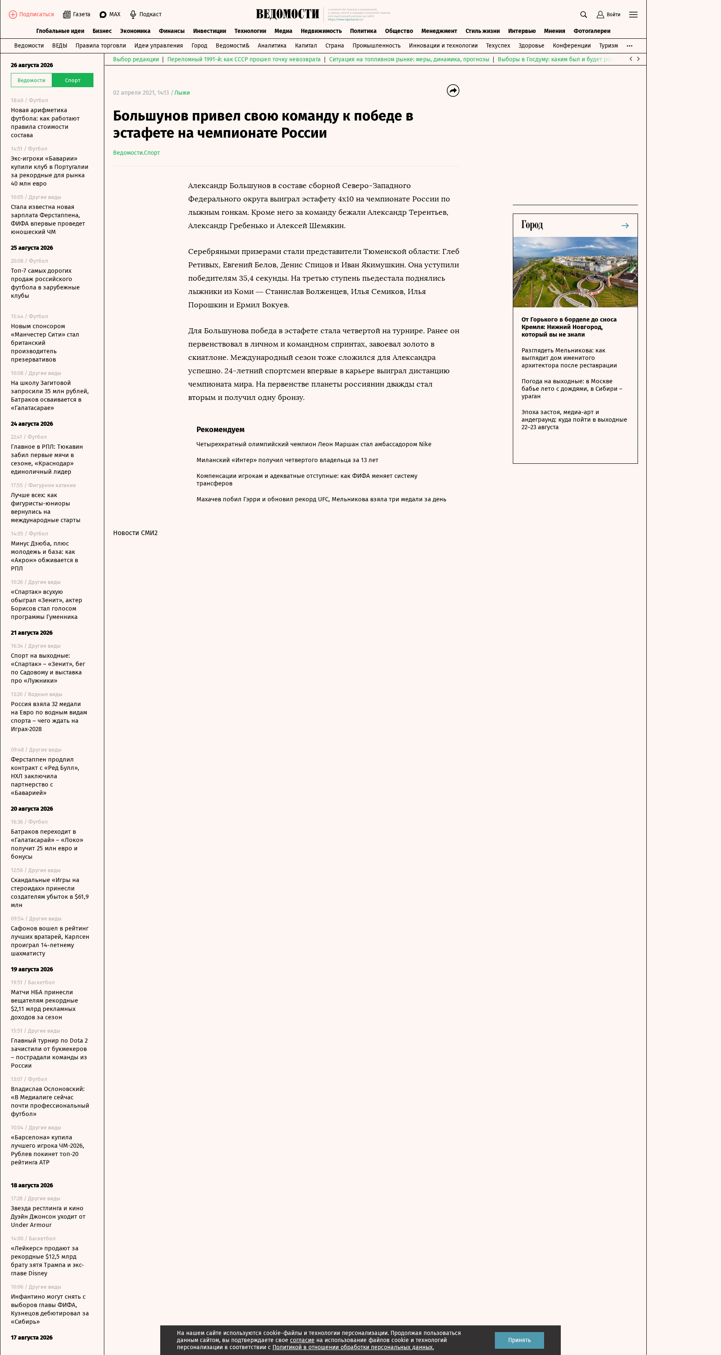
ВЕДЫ (59, 45)
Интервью (522, 31)
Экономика (135, 31)
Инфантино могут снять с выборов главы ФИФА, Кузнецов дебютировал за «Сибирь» (50, 1309)
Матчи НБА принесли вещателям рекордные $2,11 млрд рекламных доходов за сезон (44, 1004)
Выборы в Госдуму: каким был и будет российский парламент (582, 59)
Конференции (572, 45)
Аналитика (272, 45)
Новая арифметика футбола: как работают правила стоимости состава (45, 122)
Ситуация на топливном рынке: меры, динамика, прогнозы (409, 59)
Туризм (608, 45)
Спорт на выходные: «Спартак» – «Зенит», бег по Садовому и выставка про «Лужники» (48, 668)
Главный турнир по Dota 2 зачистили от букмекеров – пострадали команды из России (49, 1053)
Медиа (283, 31)
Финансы (172, 31)
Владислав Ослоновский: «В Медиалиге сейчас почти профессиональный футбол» (50, 1101)
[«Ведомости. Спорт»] (289, 14)
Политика (363, 31)
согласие (302, 1340)
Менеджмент (439, 31)
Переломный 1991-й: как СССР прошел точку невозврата (244, 59)
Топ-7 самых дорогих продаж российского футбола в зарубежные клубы (45, 283)
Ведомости (29, 45)
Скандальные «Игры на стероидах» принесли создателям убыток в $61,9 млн (50, 892)
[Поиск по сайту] (584, 14)
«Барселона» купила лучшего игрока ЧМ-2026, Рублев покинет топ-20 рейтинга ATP (47, 1150)
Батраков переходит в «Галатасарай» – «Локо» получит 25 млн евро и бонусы (47, 844)
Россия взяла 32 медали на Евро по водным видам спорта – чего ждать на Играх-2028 (49, 716)
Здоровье (532, 45)
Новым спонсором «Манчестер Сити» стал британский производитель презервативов (45, 342)
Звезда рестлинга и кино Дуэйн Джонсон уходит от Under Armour (48, 1216)
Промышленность (377, 45)
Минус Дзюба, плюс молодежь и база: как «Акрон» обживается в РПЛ (44, 556)
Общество (399, 31)
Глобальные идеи (60, 31)
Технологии (250, 31)
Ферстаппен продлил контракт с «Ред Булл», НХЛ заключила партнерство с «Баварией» (45, 776)
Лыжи (182, 92)
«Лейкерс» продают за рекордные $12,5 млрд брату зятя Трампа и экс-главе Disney (47, 1260)
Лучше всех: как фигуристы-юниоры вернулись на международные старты (46, 507)
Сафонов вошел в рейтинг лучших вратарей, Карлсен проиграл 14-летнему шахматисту (50, 941)
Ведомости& (233, 45)
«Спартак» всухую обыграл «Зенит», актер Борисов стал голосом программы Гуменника (46, 604)
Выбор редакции (136, 59)
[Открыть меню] (633, 14)
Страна (334, 45)
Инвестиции (209, 31)
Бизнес (102, 31)
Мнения (554, 31)
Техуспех (498, 45)
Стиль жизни (483, 31)
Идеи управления (158, 45)
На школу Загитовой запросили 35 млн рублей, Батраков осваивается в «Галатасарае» (50, 395)
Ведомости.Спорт (136, 152)
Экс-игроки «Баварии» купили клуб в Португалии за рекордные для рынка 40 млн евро (49, 171)
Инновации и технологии (443, 45)
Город (199, 45)
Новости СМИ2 (135, 533)
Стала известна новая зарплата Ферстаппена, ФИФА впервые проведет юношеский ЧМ (48, 219)
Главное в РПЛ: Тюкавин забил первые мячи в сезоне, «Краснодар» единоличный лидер (47, 459)
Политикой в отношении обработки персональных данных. (353, 1347)
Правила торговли (101, 45)
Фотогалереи (592, 31)
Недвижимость (321, 31)
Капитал (306, 45)
